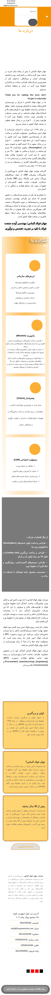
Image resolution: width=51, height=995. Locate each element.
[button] (47, 16)
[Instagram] (28, 971)
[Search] (32, 22)
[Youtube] (36, 971)
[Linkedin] (32, 971)
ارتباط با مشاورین (25, 846)
